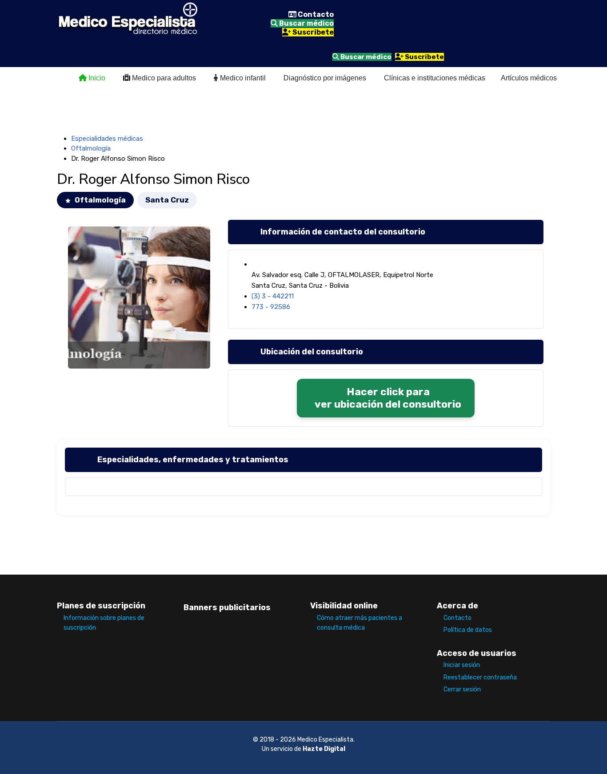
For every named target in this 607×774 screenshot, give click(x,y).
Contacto (315, 14)
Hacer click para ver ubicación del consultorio (388, 397)
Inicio (96, 78)
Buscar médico (306, 23)
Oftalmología (91, 148)
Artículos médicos (529, 78)
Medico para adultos (163, 78)
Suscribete (312, 32)
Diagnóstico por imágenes (325, 78)
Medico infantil (242, 78)
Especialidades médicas (107, 139)
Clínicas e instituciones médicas (434, 78)
